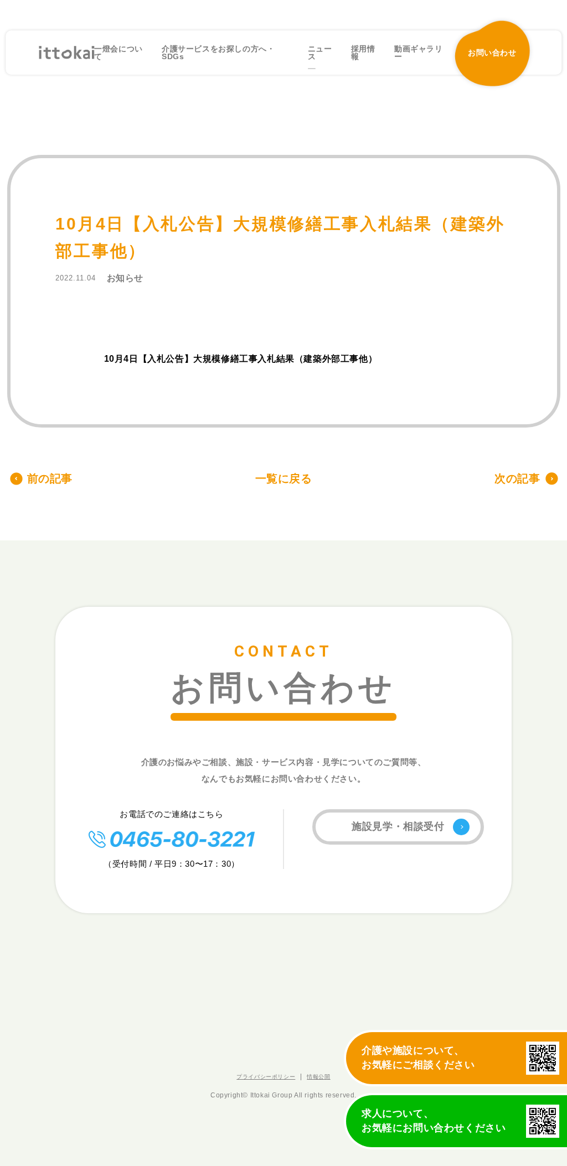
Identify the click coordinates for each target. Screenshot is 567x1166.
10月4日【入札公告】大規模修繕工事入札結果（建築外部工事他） (241, 358)
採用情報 (363, 52)
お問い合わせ (492, 52)
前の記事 (50, 478)
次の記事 (517, 478)
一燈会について (118, 52)
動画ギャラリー (418, 52)
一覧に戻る (283, 478)
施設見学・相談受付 (398, 826)
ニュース (320, 52)
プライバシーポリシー (265, 1077)
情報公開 (318, 1077)
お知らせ (125, 278)
